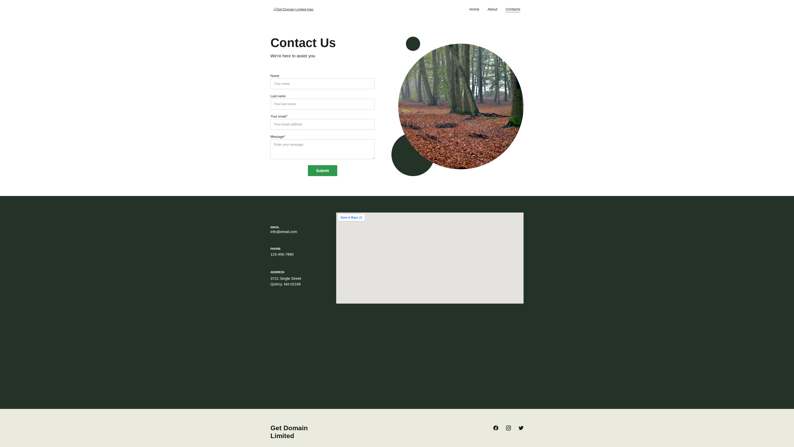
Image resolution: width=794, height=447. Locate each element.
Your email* (278, 116)
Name (274, 76)
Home (474, 9)
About (492, 9)
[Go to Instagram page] (510, 427)
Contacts (513, 9)
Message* (277, 136)
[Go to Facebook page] (497, 427)
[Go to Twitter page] (521, 427)
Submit (322, 170)
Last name (278, 96)
